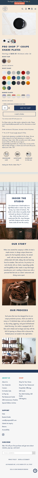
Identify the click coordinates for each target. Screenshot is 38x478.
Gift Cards (22, 391)
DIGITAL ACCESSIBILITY (24, 459)
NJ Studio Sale (6, 391)
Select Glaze (6, 68)
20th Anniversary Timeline (10, 400)
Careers (4, 388)
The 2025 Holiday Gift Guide (25, 395)
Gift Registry (22, 398)
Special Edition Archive (9, 403)
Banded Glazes (7, 92)
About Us (5, 382)
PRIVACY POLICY (12, 459)
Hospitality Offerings (25, 388)
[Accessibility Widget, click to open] (35, 471)
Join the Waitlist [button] (19, 3)
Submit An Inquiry (7, 423)
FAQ (3, 414)
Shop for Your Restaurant (26, 385)
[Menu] (35, 9)
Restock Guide (6, 417)
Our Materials (6, 385)
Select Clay (6, 56)
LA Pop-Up (5, 394)
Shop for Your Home (25, 382)
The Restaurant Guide (8, 397)
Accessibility (5, 430)
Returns (4, 426)
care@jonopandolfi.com (9, 420)
